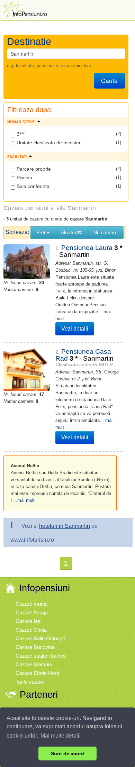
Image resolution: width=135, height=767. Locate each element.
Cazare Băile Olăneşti (40, 638)
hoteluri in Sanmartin (64, 526)
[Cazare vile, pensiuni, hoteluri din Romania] (24, 9)
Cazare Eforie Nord (37, 673)
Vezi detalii (74, 329)
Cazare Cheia (31, 630)
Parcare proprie (33, 169)
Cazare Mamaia (34, 664)
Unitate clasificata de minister (48, 142)
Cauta (109, 80)
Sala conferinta (32, 186)
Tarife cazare (30, 682)
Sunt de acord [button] (67, 753)
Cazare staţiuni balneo (41, 656)
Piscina (23, 177)
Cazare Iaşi (29, 621)
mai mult (26, 500)
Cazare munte (32, 604)
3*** (20, 134)
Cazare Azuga (32, 612)
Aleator (68, 232)
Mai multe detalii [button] (60, 736)
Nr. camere (105, 232)
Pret (41, 232)
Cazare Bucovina (35, 647)
